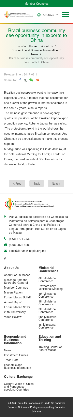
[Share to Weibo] (37, 80)
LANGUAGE (48, 14)
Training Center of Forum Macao (50, 348)
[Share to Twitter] (25, 80)
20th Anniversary (15, 312)
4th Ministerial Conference (47, 302)
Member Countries (36, 3)
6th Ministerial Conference (47, 279)
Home (33, 46)
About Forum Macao (17, 275)
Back (36, 183)
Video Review (12, 317)
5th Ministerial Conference (47, 294)
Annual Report (13, 302)
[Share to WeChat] (31, 80)
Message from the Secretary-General (16, 281)
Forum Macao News (17, 307)
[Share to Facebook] (20, 80)
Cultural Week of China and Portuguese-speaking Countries (19, 386)
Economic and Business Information (35, 50)
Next (55, 183)
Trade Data (11, 360)
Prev (18, 183)
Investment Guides (16, 355)
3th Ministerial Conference (47, 310)
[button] (65, 14)
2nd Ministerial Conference (48, 318)
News (34, 54)
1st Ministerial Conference (47, 325)
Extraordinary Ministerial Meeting (51, 287)
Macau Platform (14, 292)
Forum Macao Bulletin (18, 297)
